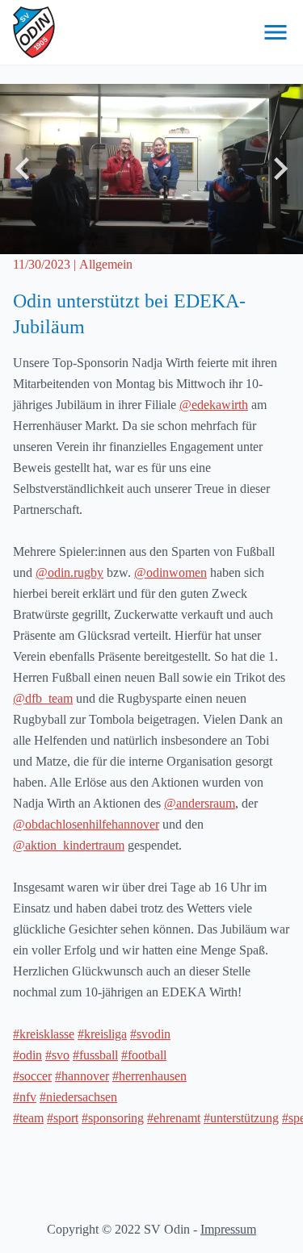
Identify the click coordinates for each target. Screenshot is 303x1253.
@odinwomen (170, 572)
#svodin (150, 1034)
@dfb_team (43, 698)
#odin (27, 1055)
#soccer (32, 1076)
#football (143, 1055)
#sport (62, 1118)
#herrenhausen (149, 1076)
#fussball (95, 1055)
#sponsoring (113, 1118)
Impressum (228, 1229)
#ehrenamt (173, 1118)
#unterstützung (241, 1118)
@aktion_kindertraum (68, 845)
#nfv (24, 1097)
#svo (57, 1055)
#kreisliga (102, 1034)
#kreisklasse (43, 1034)
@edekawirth (213, 404)
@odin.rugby (69, 572)
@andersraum (199, 803)
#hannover (82, 1076)
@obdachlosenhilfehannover (86, 824)
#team (28, 1118)
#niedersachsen (78, 1097)
